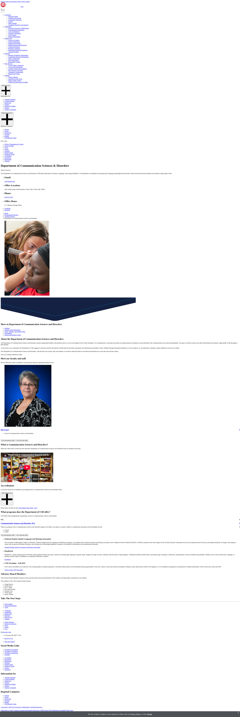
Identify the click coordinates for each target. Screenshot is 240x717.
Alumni (6, 104)
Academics (7, 15)
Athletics (7, 75)
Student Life (8, 38)
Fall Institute (8, 333)
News (6, 147)
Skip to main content (24, 1)
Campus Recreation (14, 47)
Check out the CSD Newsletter (13, 570)
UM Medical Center (10, 138)
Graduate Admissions (14, 33)
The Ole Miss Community (16, 65)
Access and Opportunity (15, 67)
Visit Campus (12, 35)
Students (7, 328)
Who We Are (8, 64)
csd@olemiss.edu (9, 181)
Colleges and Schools (14, 18)
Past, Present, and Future (15, 70)
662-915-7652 (8, 197)
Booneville (7, 133)
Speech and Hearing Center (12, 335)
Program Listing (13, 16)
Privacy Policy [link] (135, 714)
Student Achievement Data (12, 330)
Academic (7, 208)
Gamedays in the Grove (15, 79)
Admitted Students (9, 99)
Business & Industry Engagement (18, 55)
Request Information (14, 37)
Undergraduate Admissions (16, 30)
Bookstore (7, 669)
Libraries (7, 151)
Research (7, 53)
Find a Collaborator (14, 58)
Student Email (8, 152)
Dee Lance (5, 430)
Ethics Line (69, 710)
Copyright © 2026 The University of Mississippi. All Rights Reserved (21, 707)
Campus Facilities (13, 52)
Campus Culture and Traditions (17, 69)
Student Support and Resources (17, 45)
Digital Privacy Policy (7, 710)
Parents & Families (10, 106)
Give (22, 6)
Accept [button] (149, 714)
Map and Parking (9, 641)
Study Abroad (12, 23)
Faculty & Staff (9, 146)
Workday (7, 161)
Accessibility (62, 710)
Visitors (6, 108)
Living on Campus (13, 40)
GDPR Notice (44, 710)
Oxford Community (10, 109)
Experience (7, 158)
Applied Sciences (9, 216)
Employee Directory (10, 624)
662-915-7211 (8, 638)
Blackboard (7, 159)
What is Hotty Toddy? (14, 80)
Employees (7, 103)
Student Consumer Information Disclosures (27, 710)
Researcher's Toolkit (14, 62)
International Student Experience (18, 50)
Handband (7, 559)
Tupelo (6, 131)
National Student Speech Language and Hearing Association (22, 547)
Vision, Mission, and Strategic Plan (14, 331)
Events (6, 149)
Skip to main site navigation (9, 1)
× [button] (238, 712)
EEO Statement (53, 710)
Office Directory (9, 622)
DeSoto (6, 129)
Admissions (7, 26)
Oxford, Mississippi (14, 42)
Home (6, 213)
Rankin (6, 136)
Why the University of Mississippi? (18, 28)
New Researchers (13, 60)
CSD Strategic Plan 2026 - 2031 (27, 508)
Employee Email (9, 154)
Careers (6, 668)
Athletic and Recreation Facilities (18, 82)
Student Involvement (14, 43)
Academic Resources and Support (18, 25)
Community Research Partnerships (18, 57)
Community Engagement (15, 72)
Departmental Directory (11, 215)
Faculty (10, 21)
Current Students (9, 101)
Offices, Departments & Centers (13, 144)
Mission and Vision (14, 74)
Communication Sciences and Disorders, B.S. (18, 523)
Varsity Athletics (13, 77)
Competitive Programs (14, 20)
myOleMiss (7, 156)
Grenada (7, 134)
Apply (6, 607)
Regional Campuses (14, 48)
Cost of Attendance (14, 31)
